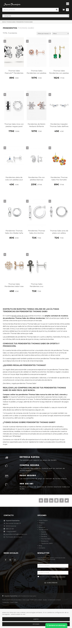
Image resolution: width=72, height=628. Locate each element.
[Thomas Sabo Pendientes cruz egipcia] (36, 265)
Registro (42, 523)
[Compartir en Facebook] (61, 500)
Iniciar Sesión (43, 520)
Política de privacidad (58, 576)
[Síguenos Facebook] (6, 560)
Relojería (44, 534)
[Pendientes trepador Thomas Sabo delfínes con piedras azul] (59, 105)
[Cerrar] (67, 3)
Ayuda (45, 599)
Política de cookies (36, 599)
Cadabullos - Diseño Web (10, 602)
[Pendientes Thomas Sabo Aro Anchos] (36, 212)
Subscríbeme (52, 583)
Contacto (42, 548)
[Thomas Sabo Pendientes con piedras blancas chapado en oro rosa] (36, 52)
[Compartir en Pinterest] (41, 500)
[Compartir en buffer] (56, 500)
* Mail (39, 569)
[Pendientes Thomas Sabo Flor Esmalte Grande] (59, 159)
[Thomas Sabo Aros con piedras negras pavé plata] (14, 105)
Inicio (40, 525)
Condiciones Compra (54, 599)
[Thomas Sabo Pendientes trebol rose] (14, 265)
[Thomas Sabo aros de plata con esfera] (59, 212)
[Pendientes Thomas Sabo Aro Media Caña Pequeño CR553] (14, 212)
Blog (40, 546)
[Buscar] (57, 10)
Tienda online (43, 529)
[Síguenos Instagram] (15, 560)
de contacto (14, 537)
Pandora (44, 536)
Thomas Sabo (46, 539)
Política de (12, 599)
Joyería (43, 532)
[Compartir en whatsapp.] (46, 500)
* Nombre (40, 562)
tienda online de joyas (19, 316)
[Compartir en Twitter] (67, 500)
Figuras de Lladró (47, 543)
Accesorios (44, 541)
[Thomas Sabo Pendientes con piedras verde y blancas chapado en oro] (59, 52)
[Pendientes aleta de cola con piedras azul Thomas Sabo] (14, 159)
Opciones (36, 624)
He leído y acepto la (52, 576)
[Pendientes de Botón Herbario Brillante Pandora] (36, 105)
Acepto (36, 619)
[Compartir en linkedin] (51, 500)
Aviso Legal (25, 599)
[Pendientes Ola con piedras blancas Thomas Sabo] (36, 159)
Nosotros (42, 527)
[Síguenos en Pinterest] (10, 560)
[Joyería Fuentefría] (12, 4)
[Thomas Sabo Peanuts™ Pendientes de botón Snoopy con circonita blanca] (14, 52)
